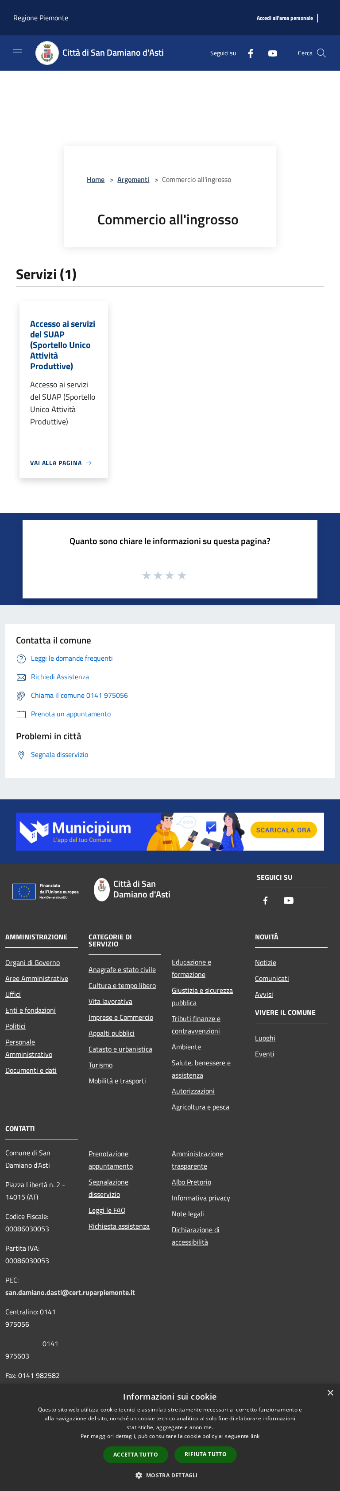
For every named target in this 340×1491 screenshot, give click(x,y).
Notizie (265, 962)
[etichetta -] (182, 575)
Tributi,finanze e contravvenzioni (196, 1024)
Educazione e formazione (191, 968)
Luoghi (265, 1038)
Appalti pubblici (112, 1033)
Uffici (13, 994)
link (255, 1436)
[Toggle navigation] (17, 52)
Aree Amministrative (36, 978)
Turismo (100, 1065)
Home (95, 179)
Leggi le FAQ (107, 1210)
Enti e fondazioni (30, 1010)
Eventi (264, 1053)
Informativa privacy (201, 1197)
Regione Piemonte (40, 17)
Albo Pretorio (191, 1182)
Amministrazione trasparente (197, 1159)
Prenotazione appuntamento (111, 1159)
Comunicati (272, 978)
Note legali (188, 1213)
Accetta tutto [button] (135, 1454)
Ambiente (186, 1046)
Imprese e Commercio (121, 1017)
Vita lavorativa (110, 1001)
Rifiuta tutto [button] (206, 1454)
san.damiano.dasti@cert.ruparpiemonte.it (70, 1292)
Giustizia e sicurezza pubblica (202, 996)
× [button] (330, 1393)
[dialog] (170, 1437)
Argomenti (133, 179)
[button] (169, 1475)
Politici (15, 1026)
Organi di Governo (32, 962)
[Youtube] (269, 53)
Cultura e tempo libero (122, 985)
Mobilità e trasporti (117, 1080)
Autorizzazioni (193, 1091)
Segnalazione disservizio (108, 1188)
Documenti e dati (31, 1070)
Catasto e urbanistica (120, 1049)
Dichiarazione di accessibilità (196, 1235)
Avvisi (264, 994)
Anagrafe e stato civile (122, 969)
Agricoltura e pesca (200, 1106)
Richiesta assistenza (119, 1226)
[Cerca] (321, 53)
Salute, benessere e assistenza (201, 1068)
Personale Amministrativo (28, 1048)
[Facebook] (247, 53)
